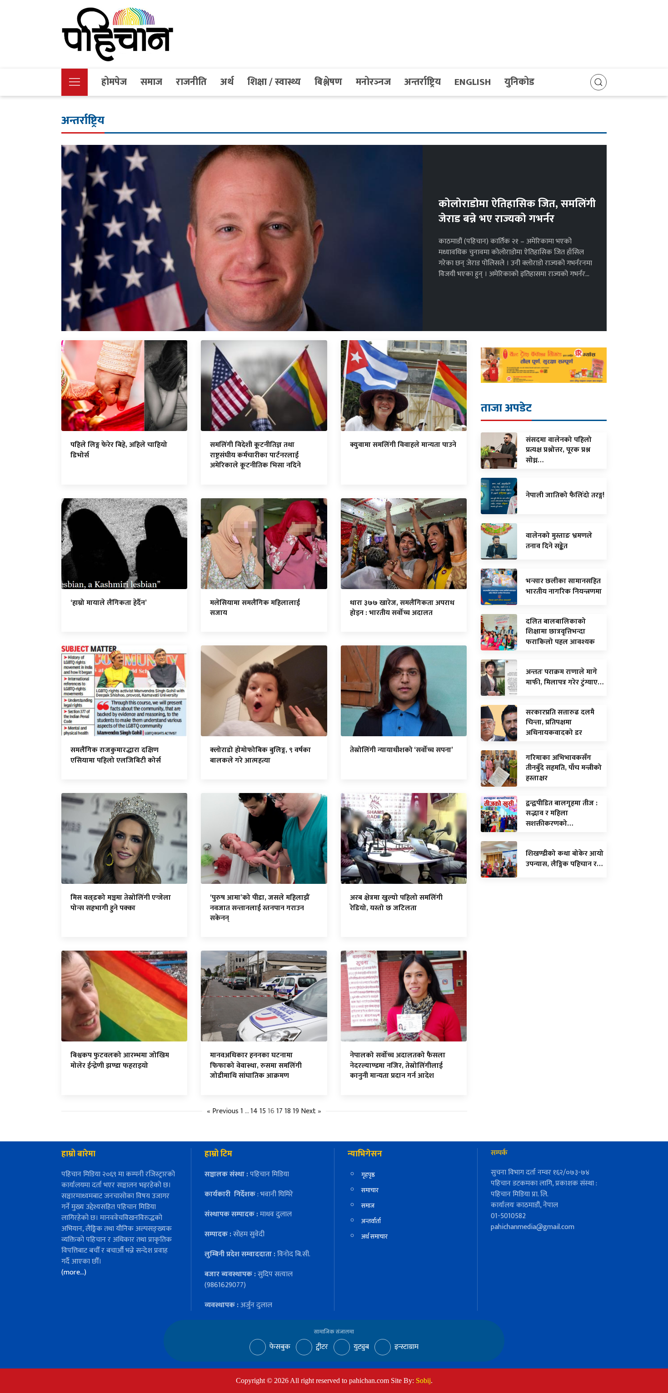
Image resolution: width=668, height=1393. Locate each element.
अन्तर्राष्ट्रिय (422, 82)
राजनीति (191, 82)
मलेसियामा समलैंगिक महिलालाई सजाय (255, 608)
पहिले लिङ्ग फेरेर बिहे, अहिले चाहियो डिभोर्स (118, 450)
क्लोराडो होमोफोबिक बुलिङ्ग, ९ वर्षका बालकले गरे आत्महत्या (260, 755)
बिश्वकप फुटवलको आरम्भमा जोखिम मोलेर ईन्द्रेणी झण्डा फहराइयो (119, 1060)
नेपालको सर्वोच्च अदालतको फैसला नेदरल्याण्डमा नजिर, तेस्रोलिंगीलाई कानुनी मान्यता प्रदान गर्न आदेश (397, 1065)
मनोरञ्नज (373, 82)
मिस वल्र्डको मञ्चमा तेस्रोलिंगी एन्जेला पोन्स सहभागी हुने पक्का (120, 903)
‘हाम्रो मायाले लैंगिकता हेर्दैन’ (108, 603)
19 (296, 1111)
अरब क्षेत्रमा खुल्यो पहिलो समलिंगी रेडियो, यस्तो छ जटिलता (396, 903)
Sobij (423, 1380)
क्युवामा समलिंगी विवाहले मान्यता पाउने (403, 445)
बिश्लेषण (328, 82)
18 (287, 1111)
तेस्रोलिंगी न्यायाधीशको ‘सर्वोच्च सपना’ (401, 750)
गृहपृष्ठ (368, 1175)
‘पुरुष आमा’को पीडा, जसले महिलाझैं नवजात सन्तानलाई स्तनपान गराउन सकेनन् (259, 908)
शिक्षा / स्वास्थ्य (274, 82)
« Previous (223, 1111)
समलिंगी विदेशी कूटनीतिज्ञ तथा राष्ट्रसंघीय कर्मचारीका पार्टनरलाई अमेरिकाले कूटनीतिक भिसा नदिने (255, 455)
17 (279, 1111)
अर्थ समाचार (374, 1236)
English (472, 82)
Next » (311, 1111)
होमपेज (114, 82)
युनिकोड (519, 82)
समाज (151, 82)
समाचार (370, 1190)
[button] (74, 82)
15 (262, 1111)
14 (254, 1111)
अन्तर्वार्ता (371, 1221)
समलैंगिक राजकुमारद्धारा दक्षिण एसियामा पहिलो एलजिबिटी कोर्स (115, 755)
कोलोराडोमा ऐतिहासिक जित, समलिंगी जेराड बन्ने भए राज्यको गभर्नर (517, 211)
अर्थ (227, 82)
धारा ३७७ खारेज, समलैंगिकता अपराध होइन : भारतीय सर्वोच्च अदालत (402, 608)
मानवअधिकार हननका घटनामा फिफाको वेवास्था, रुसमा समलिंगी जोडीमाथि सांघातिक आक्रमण (256, 1065)
